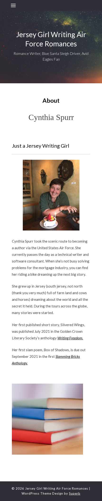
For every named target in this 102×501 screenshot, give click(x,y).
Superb (74, 493)
